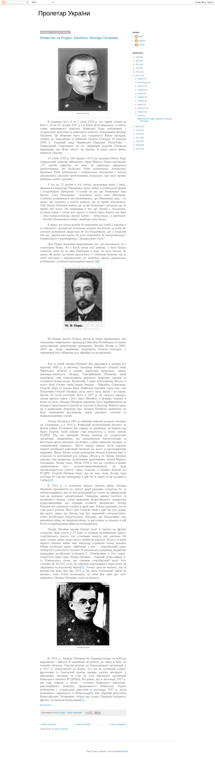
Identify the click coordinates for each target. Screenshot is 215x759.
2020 (138, 126)
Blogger (124, 751)
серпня (141, 90)
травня (141, 101)
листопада (143, 82)
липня (141, 93)
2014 (138, 149)
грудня (141, 79)
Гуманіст (142, 41)
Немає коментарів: (75, 713)
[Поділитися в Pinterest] (99, 712)
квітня (141, 104)
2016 (138, 141)
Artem (140, 36)
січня (140, 115)
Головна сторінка (82, 724)
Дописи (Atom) (61, 729)
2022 (138, 72)
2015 (138, 145)
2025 (138, 61)
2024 (138, 64)
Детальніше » (46, 705)
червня (141, 97)
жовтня (141, 86)
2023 (138, 68)
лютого (141, 112)
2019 (138, 130)
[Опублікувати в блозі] (90, 712)
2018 (138, 134)
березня (142, 108)
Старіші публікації (117, 724)
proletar (141, 45)
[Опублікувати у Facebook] (96, 712)
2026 (138, 57)
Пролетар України (64, 13)
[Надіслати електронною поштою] (87, 712)
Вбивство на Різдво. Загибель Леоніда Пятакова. (79, 38)
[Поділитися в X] (93, 712)
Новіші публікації (48, 724)
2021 (138, 75)
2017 (138, 138)
